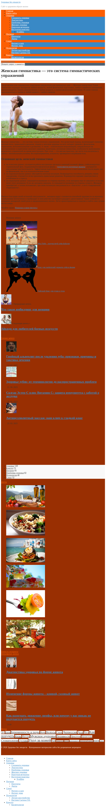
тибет (102, 741)
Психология (11, 48)
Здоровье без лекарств (11, 2)
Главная (9, 11)
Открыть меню (8, 62)
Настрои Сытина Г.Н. (20, 53)
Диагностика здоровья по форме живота (34, 672)
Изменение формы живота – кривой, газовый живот (43, 693)
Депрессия (70, 732)
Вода (42, 732)
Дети (80, 732)
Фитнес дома (17, 46)
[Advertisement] (53, 445)
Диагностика (17, 20)
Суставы (23, 740)
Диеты (14, 39)
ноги (96, 740)
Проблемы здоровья (20, 22)
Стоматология (9, 740)
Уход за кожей (39, 740)
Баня (7, 732)
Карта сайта (11, 13)
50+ (3, 732)
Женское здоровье (19, 25)
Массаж (26, 736)
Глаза (59, 732)
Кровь (18, 736)
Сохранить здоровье (20, 18)
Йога (86, 732)
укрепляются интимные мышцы (71, 167)
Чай (53, 740)
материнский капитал (86, 741)
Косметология (17, 57)
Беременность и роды (25, 732)
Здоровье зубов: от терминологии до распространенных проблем (51, 381)
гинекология (60, 741)
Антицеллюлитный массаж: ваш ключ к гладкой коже (44, 418)
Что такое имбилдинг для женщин (25, 309)
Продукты (15, 36)
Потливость (63, 736)
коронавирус (74, 741)
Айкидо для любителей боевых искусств (29, 328)
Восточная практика (20, 29)
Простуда (75, 736)
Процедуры (86, 736)
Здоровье (10, 15)
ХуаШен (20, 32)
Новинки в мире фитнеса (26, 208)
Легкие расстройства (20, 50)
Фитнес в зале (17, 43)
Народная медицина (20, 27)
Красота (9, 55)
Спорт (9, 41)
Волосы (51, 732)
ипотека (66, 741)
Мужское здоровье (43, 736)
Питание (10, 34)
